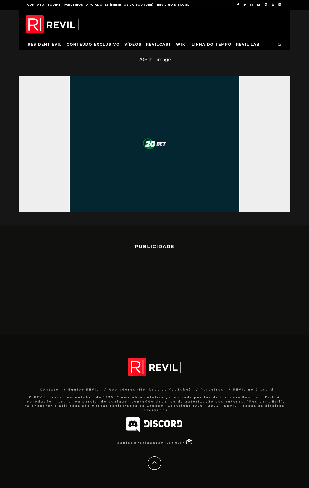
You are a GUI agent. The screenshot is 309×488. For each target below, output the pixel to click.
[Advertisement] (154, 290)
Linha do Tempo (212, 44)
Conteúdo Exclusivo (93, 44)
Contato (35, 4)
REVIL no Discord (173, 4)
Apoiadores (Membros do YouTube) (120, 4)
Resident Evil (45, 44)
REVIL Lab (248, 44)
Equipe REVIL (83, 389)
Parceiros (73, 4)
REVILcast (158, 44)
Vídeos (133, 44)
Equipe (54, 4)
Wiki (181, 44)
